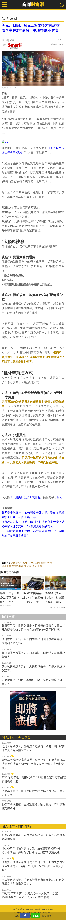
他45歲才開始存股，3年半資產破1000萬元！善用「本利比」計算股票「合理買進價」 (32, 598)
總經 (43, 563)
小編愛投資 (13, 48)
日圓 (37, 563)
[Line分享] (36, 915)
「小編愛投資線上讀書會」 (26, 497)
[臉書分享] (25, 915)
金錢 (12, 563)
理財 (18, 563)
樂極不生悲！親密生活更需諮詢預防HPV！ (9, 598)
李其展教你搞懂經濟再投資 (16, 566)
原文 (59, 497)
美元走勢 (37, 566)
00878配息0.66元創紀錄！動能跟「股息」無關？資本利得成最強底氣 (55, 598)
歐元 (25, 563)
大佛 (49, 563)
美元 (31, 563)
